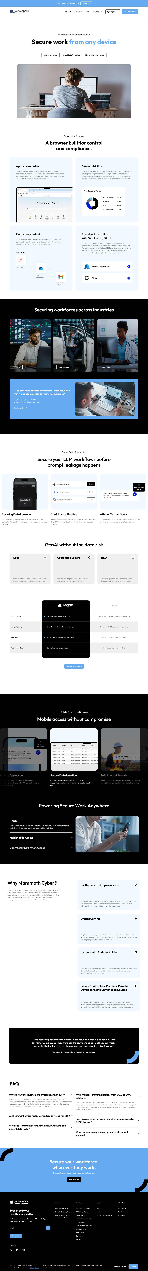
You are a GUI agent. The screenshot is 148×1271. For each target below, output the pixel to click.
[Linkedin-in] (17, 1250)
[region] (74, 1266)
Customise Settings (119, 1267)
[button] (4, 749)
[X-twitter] (11, 1250)
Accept (133, 1267)
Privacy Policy (34, 1268)
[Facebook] (23, 1250)
